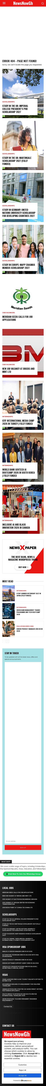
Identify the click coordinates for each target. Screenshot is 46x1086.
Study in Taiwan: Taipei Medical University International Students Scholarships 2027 (18, 939)
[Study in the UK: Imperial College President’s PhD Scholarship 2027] (23, 93)
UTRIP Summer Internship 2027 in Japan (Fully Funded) (29, 594)
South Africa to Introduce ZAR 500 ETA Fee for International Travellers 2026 (19, 994)
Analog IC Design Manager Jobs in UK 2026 (17, 951)
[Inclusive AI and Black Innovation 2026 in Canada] (23, 509)
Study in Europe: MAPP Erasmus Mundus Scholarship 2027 (18, 266)
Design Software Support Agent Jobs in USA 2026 (20, 963)
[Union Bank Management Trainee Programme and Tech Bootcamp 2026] (8, 611)
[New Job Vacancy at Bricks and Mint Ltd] (23, 353)
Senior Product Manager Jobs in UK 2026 (30, 630)
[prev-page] (3, 641)
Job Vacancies (8, 312)
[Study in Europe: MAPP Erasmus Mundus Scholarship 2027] (23, 249)
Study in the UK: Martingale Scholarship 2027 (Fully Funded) (16, 161)
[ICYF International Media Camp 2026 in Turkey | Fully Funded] (23, 405)
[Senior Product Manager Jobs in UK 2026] (8, 629)
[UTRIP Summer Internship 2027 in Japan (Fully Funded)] (8, 593)
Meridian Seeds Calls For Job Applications (17, 318)
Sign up (23, 847)
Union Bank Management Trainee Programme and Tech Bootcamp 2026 (28, 612)
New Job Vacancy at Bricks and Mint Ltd (18, 370)
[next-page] (7, 641)
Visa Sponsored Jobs (25, 626)
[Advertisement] (23, 30)
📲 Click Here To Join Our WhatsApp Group (23, 874)
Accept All (22, 1076)
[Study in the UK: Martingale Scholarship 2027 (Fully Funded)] (23, 145)
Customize (22, 1065)
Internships (7, 416)
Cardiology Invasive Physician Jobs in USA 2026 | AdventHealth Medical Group (19, 967)
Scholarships (8, 102)
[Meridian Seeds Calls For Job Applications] (23, 301)
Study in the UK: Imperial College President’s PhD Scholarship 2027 (15, 109)
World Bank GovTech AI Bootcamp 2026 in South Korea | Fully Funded (18, 472)
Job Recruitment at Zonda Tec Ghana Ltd (17, 907)
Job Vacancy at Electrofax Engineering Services (19, 899)
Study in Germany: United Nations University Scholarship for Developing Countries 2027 (18, 213)
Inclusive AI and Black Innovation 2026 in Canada (16, 526)
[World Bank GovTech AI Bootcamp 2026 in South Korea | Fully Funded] (23, 457)
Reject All (22, 1070)
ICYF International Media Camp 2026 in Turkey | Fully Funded (18, 422)
